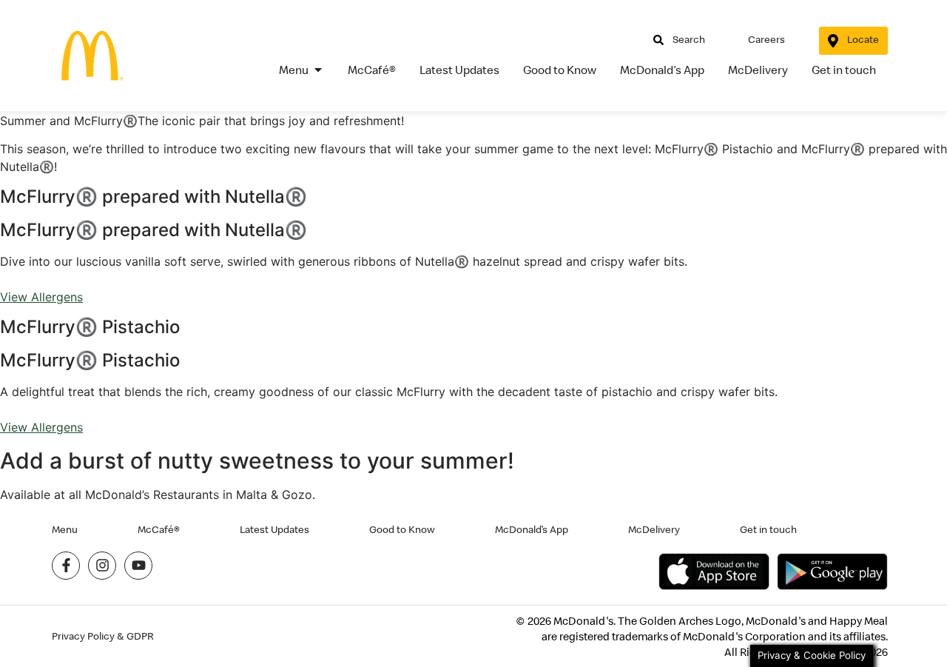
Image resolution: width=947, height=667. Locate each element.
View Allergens (41, 296)
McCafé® (159, 529)
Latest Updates (274, 529)
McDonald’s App (531, 529)
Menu (65, 529)
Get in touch (768, 529)
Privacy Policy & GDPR (103, 636)
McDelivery (654, 529)
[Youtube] (138, 566)
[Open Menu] (318, 69)
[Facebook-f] (66, 566)
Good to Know (402, 529)
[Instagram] (102, 566)
